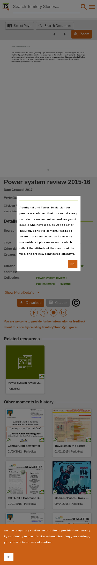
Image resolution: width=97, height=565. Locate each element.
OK (72, 264)
